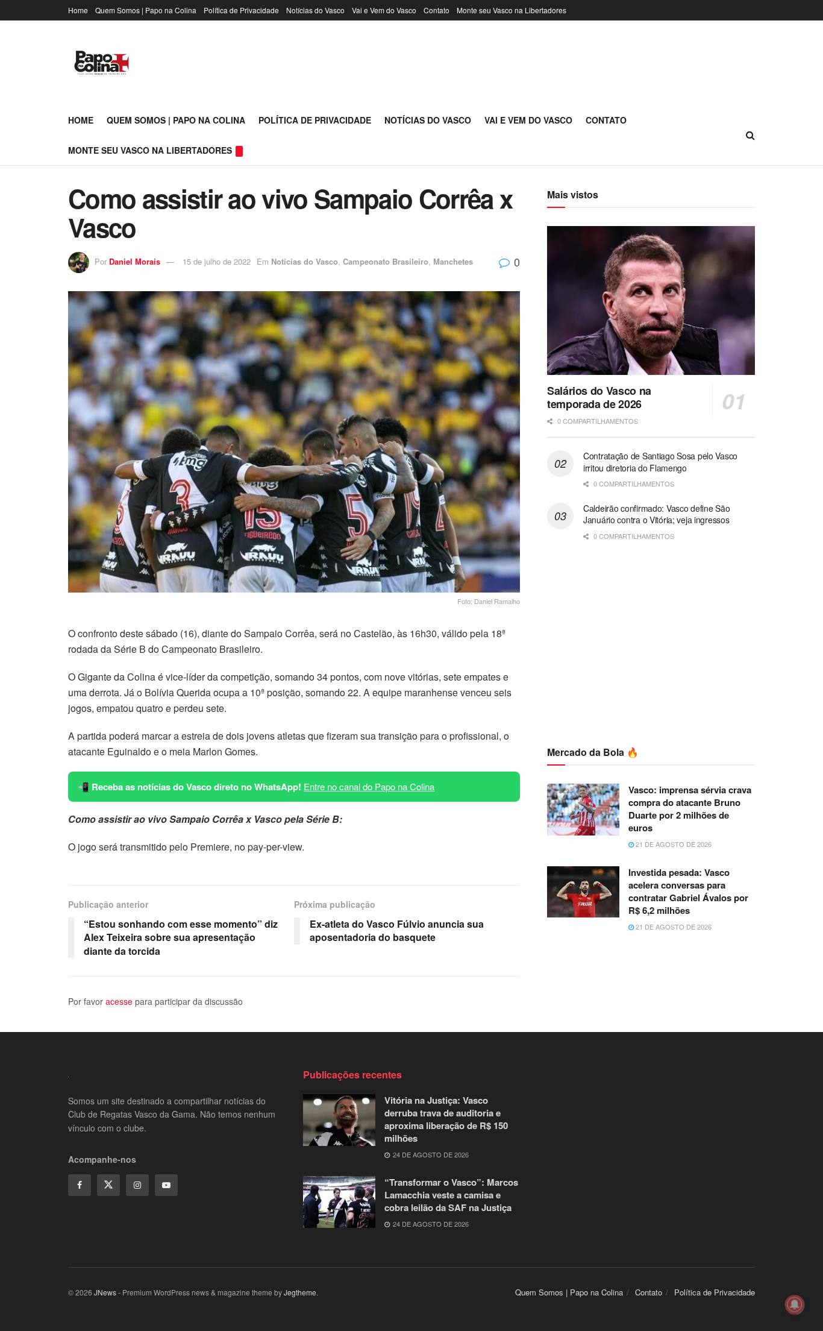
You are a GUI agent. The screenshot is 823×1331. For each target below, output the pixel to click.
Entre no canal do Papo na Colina (369, 786)
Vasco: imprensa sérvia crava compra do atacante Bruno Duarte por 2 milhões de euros (689, 808)
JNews (105, 1292)
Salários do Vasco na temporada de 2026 (599, 397)
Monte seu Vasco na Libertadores (511, 10)
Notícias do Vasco (315, 10)
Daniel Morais (134, 261)
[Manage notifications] (794, 1304)
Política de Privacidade (241, 10)
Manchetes (453, 261)
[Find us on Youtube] (166, 1185)
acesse (119, 1001)
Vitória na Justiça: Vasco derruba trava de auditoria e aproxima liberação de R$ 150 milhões (446, 1119)
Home (78, 10)
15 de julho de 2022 (217, 261)
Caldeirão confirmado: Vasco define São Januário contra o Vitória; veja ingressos (656, 514)
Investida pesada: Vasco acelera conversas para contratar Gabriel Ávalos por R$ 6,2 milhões (688, 891)
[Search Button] (750, 135)
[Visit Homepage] (101, 63)
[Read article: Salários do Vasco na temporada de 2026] (651, 300)
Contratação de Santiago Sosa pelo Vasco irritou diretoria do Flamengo (660, 462)
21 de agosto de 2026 (673, 844)
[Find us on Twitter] (108, 1185)
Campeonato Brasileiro (385, 261)
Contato (436, 10)
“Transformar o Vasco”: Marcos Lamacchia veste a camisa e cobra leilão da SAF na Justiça (451, 1194)
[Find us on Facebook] (79, 1185)
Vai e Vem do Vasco (384, 10)
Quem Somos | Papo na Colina (145, 10)
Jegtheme (300, 1292)
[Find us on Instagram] (137, 1185)
